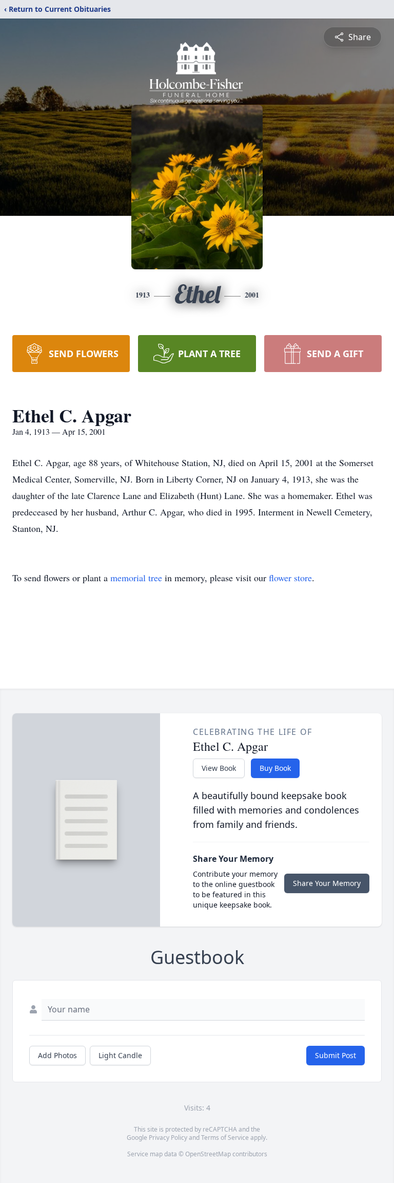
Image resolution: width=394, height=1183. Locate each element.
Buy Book (275, 768)
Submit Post (335, 1055)
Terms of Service (225, 1137)
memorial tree (136, 577)
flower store (290, 577)
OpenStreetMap (208, 1154)
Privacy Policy (168, 1137)
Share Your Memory (327, 883)
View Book (219, 768)
